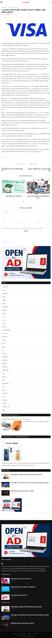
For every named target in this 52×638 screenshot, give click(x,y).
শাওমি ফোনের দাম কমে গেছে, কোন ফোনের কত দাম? (21, 578)
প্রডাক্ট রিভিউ (5, 357)
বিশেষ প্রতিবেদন (14, 7)
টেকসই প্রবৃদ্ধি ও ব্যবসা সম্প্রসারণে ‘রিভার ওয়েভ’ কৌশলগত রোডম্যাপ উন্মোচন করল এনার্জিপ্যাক (30, 482)
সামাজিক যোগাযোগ (6, 406)
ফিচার (9, 7)
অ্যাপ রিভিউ (5, 293)
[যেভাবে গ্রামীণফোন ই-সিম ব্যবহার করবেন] (13, 186)
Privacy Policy (36, 633)
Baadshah (8, 14)
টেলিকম (4, 340)
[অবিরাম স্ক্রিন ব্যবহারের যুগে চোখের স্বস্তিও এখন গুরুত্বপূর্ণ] (5, 493)
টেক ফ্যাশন (5, 333)
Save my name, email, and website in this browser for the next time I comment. (23, 228)
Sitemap (29, 633)
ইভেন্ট (4, 303)
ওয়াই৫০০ (33, 465)
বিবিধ (3, 380)
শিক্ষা (3, 397)
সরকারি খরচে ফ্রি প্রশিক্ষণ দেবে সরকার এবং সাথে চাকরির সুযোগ (23, 587)
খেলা (3, 317)
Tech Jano (25, 636)
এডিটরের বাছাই (5, 307)
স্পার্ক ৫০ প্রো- (22, 419)
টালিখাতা (3, 156)
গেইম (4, 320)
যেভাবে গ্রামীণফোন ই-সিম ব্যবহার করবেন (14, 196)
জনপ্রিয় (4, 327)
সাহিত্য (4, 410)
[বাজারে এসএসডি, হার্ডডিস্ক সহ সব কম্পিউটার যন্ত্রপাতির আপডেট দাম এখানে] (38, 186)
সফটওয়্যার (5, 403)
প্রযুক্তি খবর (3, 7)
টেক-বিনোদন (5, 337)
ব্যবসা (4, 386)
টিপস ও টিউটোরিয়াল (6, 330)
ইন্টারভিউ (4, 300)
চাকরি (4, 323)
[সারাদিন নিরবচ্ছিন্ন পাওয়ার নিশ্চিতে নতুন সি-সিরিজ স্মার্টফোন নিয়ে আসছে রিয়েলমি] (5, 476)
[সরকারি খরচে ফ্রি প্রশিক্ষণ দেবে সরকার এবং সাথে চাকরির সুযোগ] (5, 589)
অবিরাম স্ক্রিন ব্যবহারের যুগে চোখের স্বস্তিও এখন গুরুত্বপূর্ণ (22, 491)
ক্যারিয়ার (4, 313)
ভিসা (7, 156)
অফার (4, 290)
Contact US (15, 633)
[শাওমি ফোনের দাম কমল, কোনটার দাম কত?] (5, 597)
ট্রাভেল (4, 343)
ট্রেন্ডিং (4, 347)
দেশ (3, 350)
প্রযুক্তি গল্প (5, 363)
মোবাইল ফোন (5, 393)
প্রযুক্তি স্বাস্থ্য (5, 370)
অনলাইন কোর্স (5, 287)
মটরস (4, 390)
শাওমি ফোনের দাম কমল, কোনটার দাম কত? (19, 595)
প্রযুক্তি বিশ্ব (5, 367)
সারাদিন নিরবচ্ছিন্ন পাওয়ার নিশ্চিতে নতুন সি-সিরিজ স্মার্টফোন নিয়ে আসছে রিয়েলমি (26, 474)
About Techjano (23, 633)
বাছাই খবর (4, 377)
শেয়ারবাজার (5, 400)
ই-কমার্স (4, 297)
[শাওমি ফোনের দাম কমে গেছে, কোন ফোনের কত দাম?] (5, 580)
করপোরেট (4, 310)
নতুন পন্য (4, 353)
